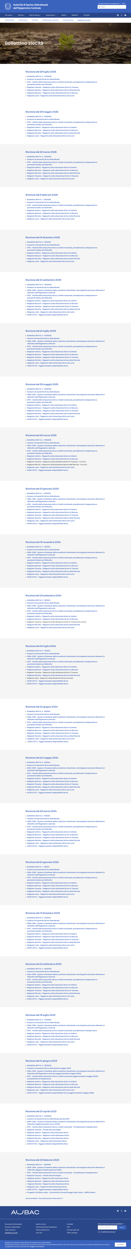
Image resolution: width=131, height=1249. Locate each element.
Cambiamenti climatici (50, 20)
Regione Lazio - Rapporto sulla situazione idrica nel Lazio (50, 96)
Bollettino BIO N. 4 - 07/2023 (39, 1020)
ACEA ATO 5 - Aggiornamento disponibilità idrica (47, 684)
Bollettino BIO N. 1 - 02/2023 (39, 1165)
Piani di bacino (10, 1230)
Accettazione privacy (108, 1232)
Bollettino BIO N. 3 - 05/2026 (39, 117)
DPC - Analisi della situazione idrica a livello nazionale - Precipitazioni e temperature (62, 1127)
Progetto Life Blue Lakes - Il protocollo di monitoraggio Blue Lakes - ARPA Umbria (61, 1192)
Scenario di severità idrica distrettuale (43, 79)
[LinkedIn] (118, 15)
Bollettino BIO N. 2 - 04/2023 (39, 1116)
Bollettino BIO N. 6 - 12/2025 (39, 242)
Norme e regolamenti (12, 1227)
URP (123, 4)
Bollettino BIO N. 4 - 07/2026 (39, 76)
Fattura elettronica (42, 1230)
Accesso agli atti (73, 1230)
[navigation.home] (26, 6)
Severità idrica (68, 20)
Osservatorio (9, 20)
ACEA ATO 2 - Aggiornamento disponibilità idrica (47, 315)
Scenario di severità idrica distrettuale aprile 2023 (48, 1119)
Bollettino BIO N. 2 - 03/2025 (39, 440)
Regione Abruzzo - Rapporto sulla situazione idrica (48, 1135)
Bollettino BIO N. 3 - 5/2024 (38, 762)
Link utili (39, 1233)
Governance (23, 20)
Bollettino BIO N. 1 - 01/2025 (39, 493)
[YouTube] (125, 15)
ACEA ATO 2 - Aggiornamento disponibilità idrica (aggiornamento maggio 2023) (60, 1093)
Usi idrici (35, 20)
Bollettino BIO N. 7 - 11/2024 (38, 547)
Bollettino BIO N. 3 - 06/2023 (39, 1065)
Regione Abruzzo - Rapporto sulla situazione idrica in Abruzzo (52, 93)
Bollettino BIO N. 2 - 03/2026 (39, 157)
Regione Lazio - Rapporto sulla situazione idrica (47, 1141)
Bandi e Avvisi (41, 1224)
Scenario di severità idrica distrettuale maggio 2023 (49, 1068)
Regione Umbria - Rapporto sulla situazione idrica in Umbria (52, 127)
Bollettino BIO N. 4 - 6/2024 (38, 711)
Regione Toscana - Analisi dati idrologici (44, 1130)
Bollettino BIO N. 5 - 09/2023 (39, 969)
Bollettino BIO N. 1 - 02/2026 (39, 200)
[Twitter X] (121, 15)
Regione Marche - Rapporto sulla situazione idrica (48, 1138)
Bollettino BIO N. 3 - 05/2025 (39, 389)
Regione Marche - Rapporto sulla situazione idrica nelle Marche (53, 90)
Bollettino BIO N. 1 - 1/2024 (38, 867)
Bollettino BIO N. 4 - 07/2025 (39, 336)
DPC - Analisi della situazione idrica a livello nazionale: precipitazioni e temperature (62, 1031)
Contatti (87, 15)
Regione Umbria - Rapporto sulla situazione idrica (47, 1133)
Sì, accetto (120, 1244)
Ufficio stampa (72, 1233)
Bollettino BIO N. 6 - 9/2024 (38, 600)
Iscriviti (122, 1227)
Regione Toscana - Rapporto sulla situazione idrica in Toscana (52, 87)
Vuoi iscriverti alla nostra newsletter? (110, 1224)
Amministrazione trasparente (109, 4)
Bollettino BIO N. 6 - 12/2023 (39, 918)
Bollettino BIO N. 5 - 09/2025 (39, 285)
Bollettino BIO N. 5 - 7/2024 (38, 651)
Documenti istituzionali (13, 1224)
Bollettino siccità (84, 20)
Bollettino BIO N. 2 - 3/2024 (38, 816)
